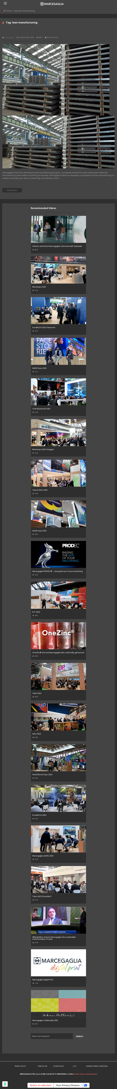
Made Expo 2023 (39, 530)
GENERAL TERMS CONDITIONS (97, 1066)
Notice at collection (40, 1085)
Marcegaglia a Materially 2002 (45, 1020)
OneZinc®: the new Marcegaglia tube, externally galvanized (58, 652)
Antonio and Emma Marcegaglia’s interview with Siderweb (57, 246)
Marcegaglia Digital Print (42, 979)
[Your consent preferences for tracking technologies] (5, 1084)
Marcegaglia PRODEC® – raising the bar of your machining (57, 571)
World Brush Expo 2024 (42, 774)
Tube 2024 (36, 693)
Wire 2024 (36, 733)
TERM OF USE (42, 1066)
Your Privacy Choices (68, 1085)
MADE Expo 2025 (39, 368)
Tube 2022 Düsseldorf (41, 896)
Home (8, 10)
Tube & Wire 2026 (39, 490)
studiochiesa (9, 37)
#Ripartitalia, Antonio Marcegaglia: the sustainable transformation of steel (54, 938)
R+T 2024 (36, 612)
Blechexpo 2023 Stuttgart (43, 449)
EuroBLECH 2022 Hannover (43, 327)
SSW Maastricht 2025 (41, 408)
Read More (12, 190)
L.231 (74, 1066)
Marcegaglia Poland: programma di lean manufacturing (49, 32)
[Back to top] (107, 1082)
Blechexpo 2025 (39, 287)
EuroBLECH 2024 (39, 815)
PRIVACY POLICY (20, 1066)
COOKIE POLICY (58, 1066)
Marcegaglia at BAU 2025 (43, 855)
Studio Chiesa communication (85, 1074)
